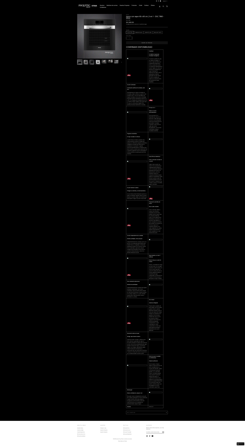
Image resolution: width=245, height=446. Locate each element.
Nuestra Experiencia (81, 432)
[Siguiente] (121, 62)
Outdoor (146, 5)
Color (127, 30)
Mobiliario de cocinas (112, 5)
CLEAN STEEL (130, 32)
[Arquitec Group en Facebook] (150, 436)
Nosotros (102, 5)
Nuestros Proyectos (124, 5)
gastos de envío (130, 24)
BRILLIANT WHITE (157, 32)
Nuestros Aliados (80, 430)
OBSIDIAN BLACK (138, 32)
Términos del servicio (81, 434)
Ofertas (153, 5)
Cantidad (128, 35)
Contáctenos (103, 7)
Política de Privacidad (127, 432)
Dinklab (125, 441)
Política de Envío (126, 428)
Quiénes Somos (80, 428)
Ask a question (131, 412)
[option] (99, 36)
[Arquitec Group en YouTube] (152, 436)
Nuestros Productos (103, 430)
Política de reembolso (81, 436)
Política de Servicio (126, 430)
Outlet (140, 5)
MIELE (127, 14)
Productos (134, 5)
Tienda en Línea (103, 428)
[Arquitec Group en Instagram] (147, 436)
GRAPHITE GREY (148, 32)
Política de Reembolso (127, 434)
